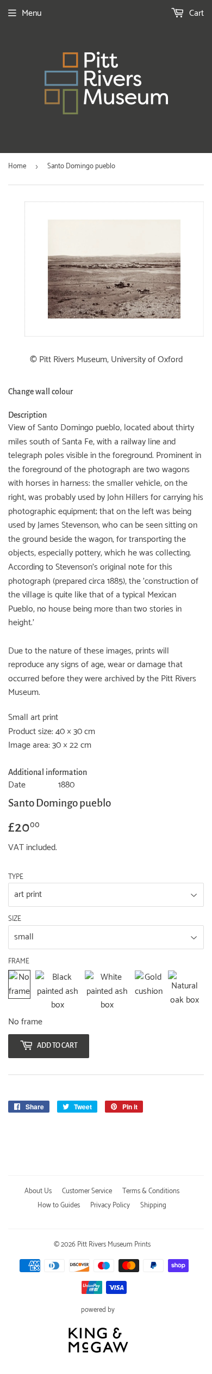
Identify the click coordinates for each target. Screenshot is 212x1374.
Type (15, 877)
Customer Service (87, 1191)
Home (17, 166)
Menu (31, 13)
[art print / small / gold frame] (148, 991)
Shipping (153, 1205)
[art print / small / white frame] (107, 991)
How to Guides (59, 1205)
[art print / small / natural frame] (184, 991)
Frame (18, 961)
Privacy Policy (110, 1205)
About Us (38, 1191)
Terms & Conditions (150, 1191)
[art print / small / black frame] (57, 991)
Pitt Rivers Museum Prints (114, 1244)
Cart (195, 13)
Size (14, 919)
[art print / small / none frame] (19, 991)
